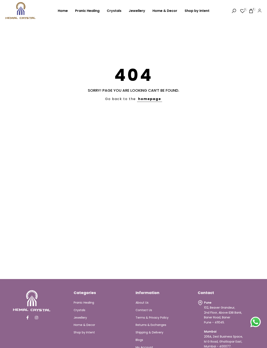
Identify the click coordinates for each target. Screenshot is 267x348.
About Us (142, 302)
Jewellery (137, 10)
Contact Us (144, 310)
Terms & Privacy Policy (152, 317)
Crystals (114, 10)
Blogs (139, 340)
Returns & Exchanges (151, 325)
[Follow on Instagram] (36, 317)
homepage (149, 98)
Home (63, 10)
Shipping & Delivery (149, 332)
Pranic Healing (87, 10)
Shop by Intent (197, 10)
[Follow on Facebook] (27, 317)
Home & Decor (164, 10)
